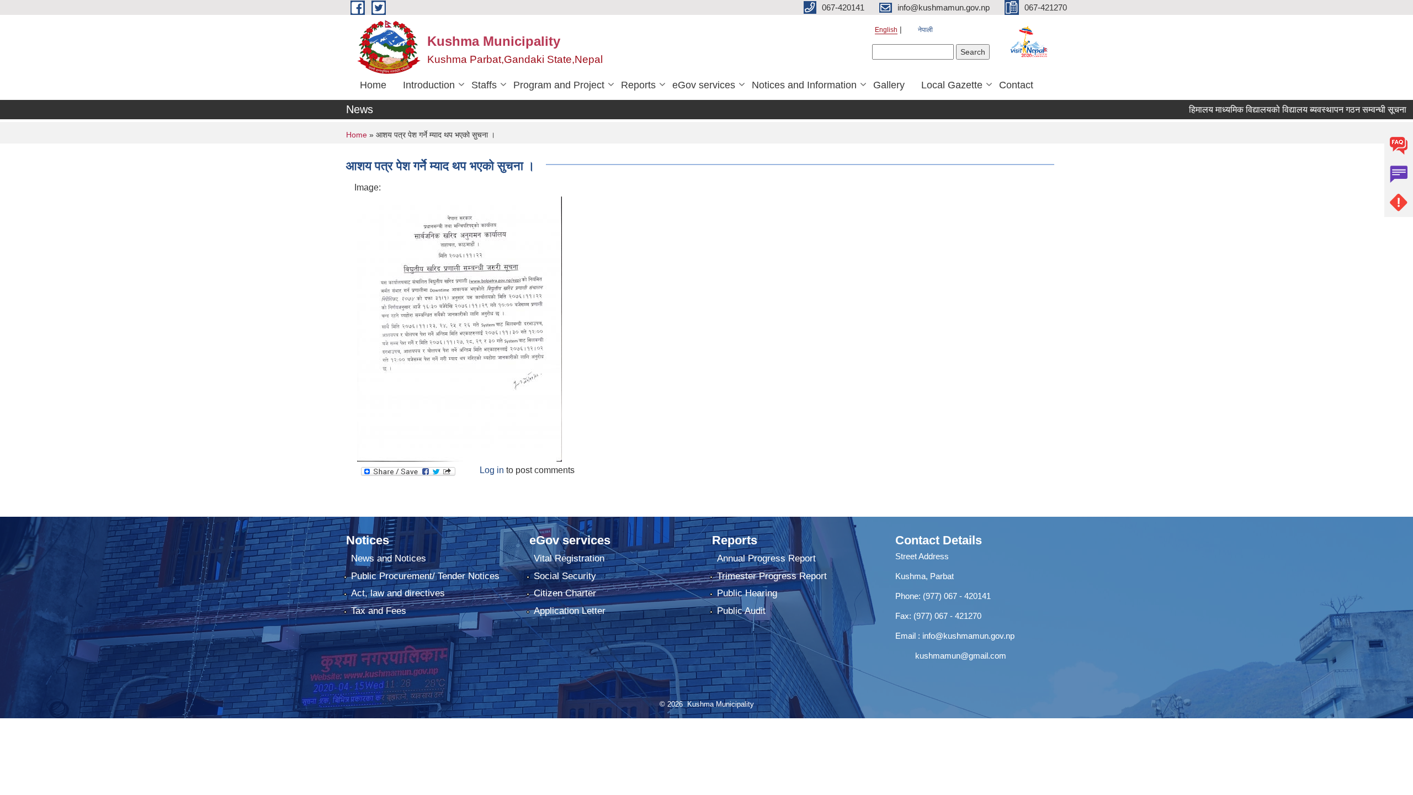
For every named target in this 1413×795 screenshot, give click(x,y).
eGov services (703, 85)
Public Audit (741, 611)
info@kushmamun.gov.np (967, 635)
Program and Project (558, 85)
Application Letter (569, 611)
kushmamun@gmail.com (950, 655)
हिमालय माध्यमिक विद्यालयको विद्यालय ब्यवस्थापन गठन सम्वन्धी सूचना (1276, 109)
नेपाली (925, 30)
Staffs (484, 85)
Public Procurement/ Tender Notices (425, 576)
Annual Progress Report (766, 558)
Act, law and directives (398, 593)
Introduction (429, 85)
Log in (492, 470)
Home (373, 85)
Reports (638, 85)
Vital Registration (569, 558)
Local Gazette (951, 85)
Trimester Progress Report (772, 576)
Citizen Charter (565, 593)
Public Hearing (747, 593)
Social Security (565, 576)
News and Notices (388, 558)
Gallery (889, 85)
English (886, 30)
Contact (1016, 85)
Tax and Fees (378, 611)
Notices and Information (804, 85)
